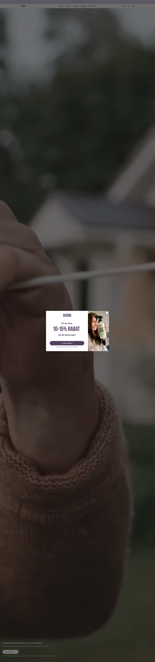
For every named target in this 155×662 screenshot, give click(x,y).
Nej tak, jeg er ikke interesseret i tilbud (67, 347)
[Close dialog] (107, 312)
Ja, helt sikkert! (67, 343)
